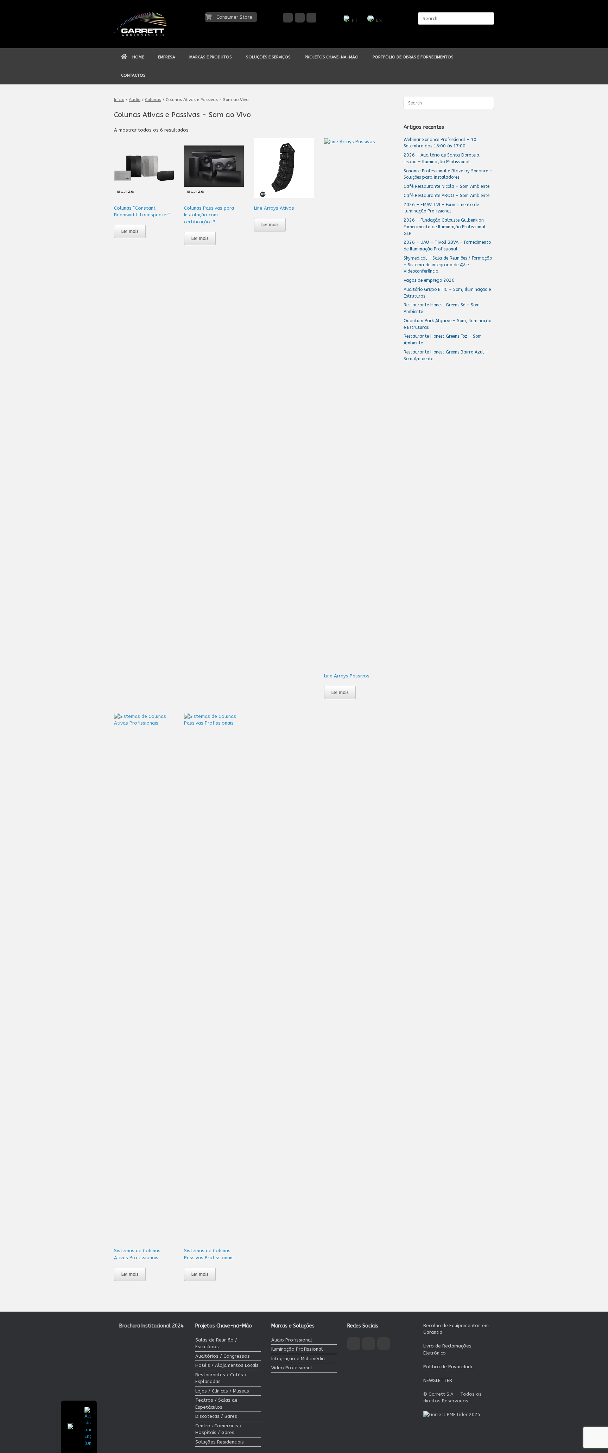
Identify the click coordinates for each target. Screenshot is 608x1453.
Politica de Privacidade (448, 1366)
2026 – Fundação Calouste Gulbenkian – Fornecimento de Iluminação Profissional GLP (446, 226)
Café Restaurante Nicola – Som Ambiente (446, 186)
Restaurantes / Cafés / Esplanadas (221, 1378)
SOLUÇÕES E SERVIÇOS (268, 57)
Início (119, 99)
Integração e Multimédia (298, 1358)
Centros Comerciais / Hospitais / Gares (218, 1429)
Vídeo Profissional (291, 1367)
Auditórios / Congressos (222, 1356)
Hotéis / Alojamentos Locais (227, 1365)
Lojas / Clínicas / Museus (222, 1391)
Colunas (153, 99)
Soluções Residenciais (219, 1442)
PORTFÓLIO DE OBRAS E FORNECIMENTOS (413, 57)
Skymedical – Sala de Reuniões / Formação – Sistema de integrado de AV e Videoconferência (448, 264)
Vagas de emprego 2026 (429, 280)
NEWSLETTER (437, 1380)
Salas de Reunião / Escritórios (216, 1343)
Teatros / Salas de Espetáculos (216, 1403)
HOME (138, 57)
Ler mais (129, 231)
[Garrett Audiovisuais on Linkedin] (311, 18)
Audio (134, 99)
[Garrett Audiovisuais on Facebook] (288, 18)
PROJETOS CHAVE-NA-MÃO (332, 57)
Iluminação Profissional (297, 1349)
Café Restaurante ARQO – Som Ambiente (446, 195)
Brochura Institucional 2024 (151, 1326)
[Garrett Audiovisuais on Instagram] (300, 18)
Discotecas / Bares (216, 1416)
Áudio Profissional (291, 1340)
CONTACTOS (133, 75)
